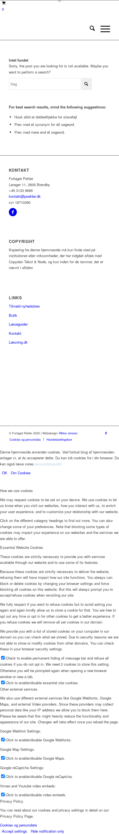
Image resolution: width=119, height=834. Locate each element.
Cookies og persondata (18, 825)
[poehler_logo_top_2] (49, 29)
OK (4, 472)
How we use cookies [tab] (16, 490)
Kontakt (15, 333)
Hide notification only (47, 831)
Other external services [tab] (18, 689)
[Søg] (89, 29)
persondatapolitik (48, 464)
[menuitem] (89, 29)
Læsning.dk (18, 342)
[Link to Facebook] (106, 433)
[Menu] (102, 29)
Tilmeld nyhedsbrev (24, 306)
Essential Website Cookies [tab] (21, 547)
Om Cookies (21, 472)
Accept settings (14, 831)
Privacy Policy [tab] (11, 801)
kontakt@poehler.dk (25, 196)
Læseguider (18, 324)
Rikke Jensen (68, 433)
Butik (13, 315)
